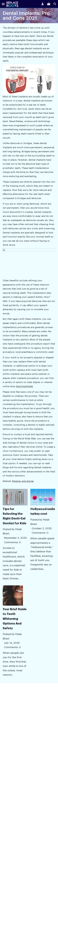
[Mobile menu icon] (3, 4)
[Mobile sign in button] (42, 4)
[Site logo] (12, 4)
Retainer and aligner (23, 481)
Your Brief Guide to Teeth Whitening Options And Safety (15, 619)
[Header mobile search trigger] (55, 4)
